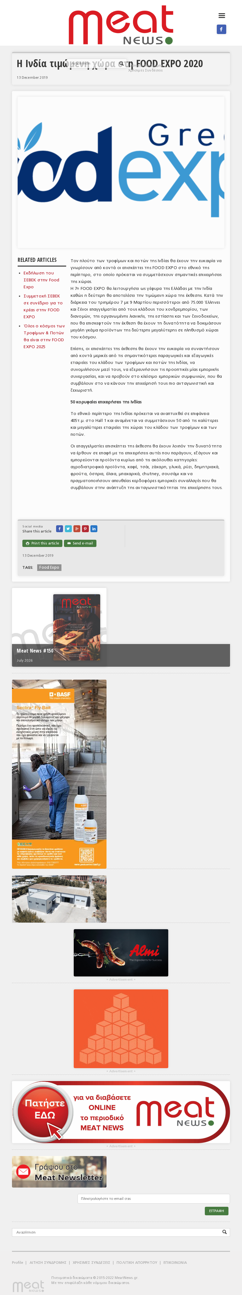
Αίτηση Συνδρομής (146, 66)
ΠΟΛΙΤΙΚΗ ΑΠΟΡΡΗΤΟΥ (137, 1263)
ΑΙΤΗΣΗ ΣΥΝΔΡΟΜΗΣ (48, 1263)
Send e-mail (80, 543)
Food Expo (49, 567)
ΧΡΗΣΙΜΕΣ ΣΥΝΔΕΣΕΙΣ (91, 1263)
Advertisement (121, 979)
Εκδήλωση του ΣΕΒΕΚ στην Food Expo (41, 280)
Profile (17, 1263)
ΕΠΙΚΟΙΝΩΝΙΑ (175, 1263)
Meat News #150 (35, 650)
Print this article (42, 543)
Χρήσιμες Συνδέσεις (145, 70)
